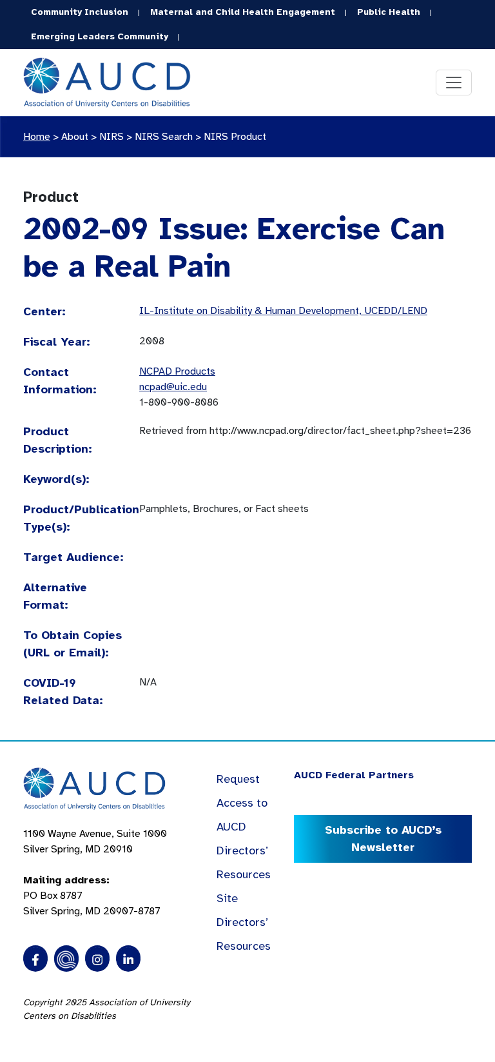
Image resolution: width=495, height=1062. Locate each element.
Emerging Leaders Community (99, 36)
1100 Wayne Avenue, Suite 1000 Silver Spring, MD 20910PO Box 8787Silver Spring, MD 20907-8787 (95, 872)
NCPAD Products (177, 371)
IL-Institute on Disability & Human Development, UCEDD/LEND (283, 310)
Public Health (388, 11)
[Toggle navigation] (454, 82)
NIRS (111, 136)
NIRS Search (164, 136)
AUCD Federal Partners (354, 775)
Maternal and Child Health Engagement (242, 11)
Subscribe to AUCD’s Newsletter (383, 838)
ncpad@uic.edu (173, 386)
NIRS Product (235, 136)
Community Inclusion (79, 11)
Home (36, 136)
